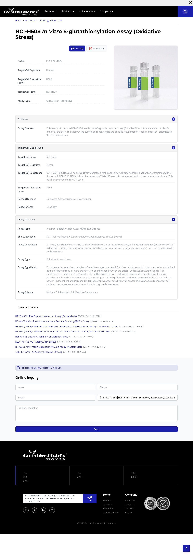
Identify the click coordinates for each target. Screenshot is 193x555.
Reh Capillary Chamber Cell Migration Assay (41, 336)
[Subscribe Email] (89, 498)
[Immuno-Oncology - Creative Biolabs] (21, 11)
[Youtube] (52, 510)
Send (96, 429)
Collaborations (110, 512)
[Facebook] (26, 510)
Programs (108, 508)
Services (107, 504)
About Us (130, 500)
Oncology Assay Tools (50, 20)
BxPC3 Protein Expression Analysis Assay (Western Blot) (48, 346)
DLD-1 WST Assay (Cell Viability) (35, 341)
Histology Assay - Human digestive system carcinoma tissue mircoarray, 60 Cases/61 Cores (62, 331)
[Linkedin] (43, 510)
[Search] (185, 11)
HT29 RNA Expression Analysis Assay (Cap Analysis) (46, 316)
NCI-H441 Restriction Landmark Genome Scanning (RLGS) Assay (52, 321)
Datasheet (99, 48)
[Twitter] (34, 510)
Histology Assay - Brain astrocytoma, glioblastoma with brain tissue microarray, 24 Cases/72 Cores (66, 326)
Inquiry (79, 48)
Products (30, 20)
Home (18, 20)
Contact (129, 504)
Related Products (29, 307)
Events (128, 512)
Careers (129, 508)
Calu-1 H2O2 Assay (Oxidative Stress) (38, 352)
